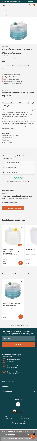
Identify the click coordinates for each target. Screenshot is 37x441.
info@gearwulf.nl (11, 167)
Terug (5, 15)
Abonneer (18, 344)
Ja (19, 434)
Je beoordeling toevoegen (13, 208)
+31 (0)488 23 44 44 (12, 163)
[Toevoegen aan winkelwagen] (20, 263)
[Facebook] (18, 404)
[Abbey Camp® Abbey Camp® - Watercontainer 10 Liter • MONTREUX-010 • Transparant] (13, 236)
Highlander (5, 46)
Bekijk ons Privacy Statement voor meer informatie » (19, 438)
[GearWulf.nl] (7, 6)
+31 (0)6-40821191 (11, 172)
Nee (28, 434)
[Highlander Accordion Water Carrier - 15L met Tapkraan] (13, 290)
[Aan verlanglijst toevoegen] (2, 69)
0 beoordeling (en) (13, 58)
